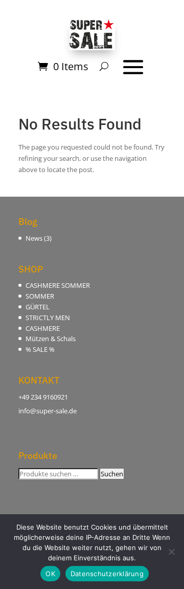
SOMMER (40, 296)
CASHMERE (43, 328)
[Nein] (171, 551)
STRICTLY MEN (48, 317)
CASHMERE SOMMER (58, 285)
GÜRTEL (38, 306)
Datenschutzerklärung (107, 574)
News (34, 238)
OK (50, 574)
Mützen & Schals (51, 338)
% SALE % (40, 349)
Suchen (112, 473)
